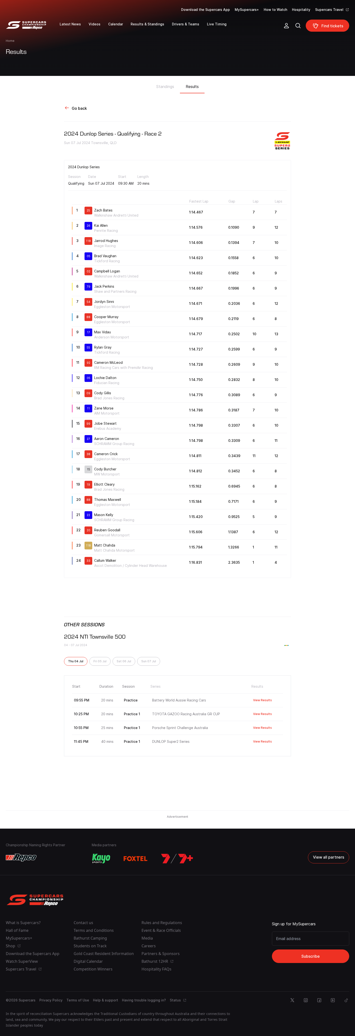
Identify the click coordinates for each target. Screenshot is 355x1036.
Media (147, 938)
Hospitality (301, 9)
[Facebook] (319, 1000)
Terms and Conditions (94, 930)
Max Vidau (102, 332)
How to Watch (275, 9)
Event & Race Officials (161, 930)
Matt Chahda (104, 545)
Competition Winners (93, 969)
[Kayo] (101, 858)
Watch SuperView (22, 961)
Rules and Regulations (162, 922)
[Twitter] (292, 1000)
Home (10, 41)
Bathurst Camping (90, 938)
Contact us (83, 922)
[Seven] (177, 858)
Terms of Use (77, 1000)
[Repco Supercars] (33, 27)
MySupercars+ (247, 9)
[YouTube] (333, 1000)
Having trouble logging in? (144, 1000)
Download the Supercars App (205, 9)
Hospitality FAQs (156, 969)
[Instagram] (306, 1000)
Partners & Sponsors (161, 953)
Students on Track (90, 945)
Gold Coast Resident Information (104, 953)
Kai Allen (101, 225)
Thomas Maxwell (107, 499)
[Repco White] (21, 857)
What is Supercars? (23, 922)
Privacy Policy (51, 1000)
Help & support (105, 1000)
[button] (75, 661)
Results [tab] (192, 86)
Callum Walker (105, 560)
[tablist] (177, 85)
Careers (149, 945)
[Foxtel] (136, 858)
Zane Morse (104, 408)
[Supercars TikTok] (346, 1000)
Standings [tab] (165, 86)
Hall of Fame (17, 930)
